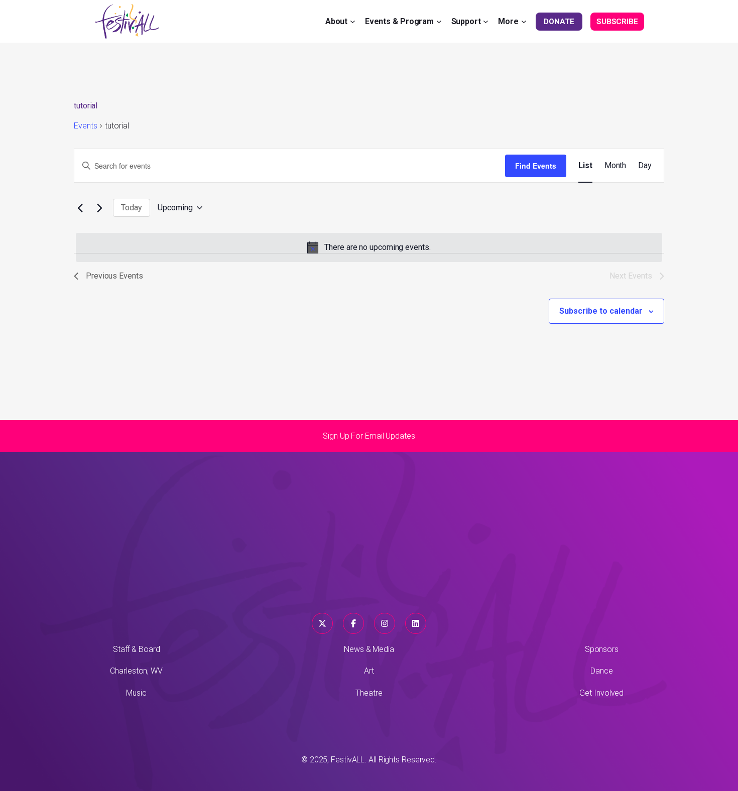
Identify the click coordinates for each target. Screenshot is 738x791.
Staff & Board (136, 649)
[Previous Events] (80, 208)
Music (136, 693)
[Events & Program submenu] (439, 21)
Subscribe (617, 21)
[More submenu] (524, 21)
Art (369, 671)
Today (131, 207)
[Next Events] (99, 208)
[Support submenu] (485, 21)
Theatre (368, 693)
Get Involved (601, 693)
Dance (601, 671)
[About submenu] (352, 21)
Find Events (535, 166)
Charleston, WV (136, 671)
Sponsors (602, 649)
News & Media (369, 649)
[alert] (369, 247)
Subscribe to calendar (601, 311)
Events (85, 125)
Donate (559, 21)
